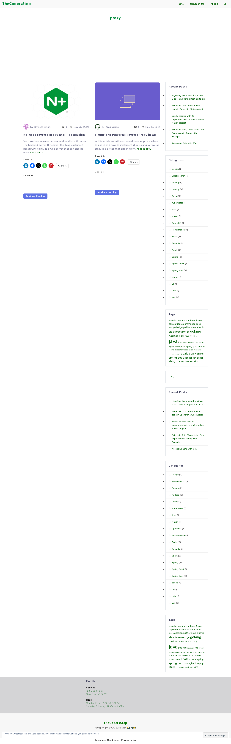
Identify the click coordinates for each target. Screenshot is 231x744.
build (200, 321)
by (31, 127)
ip (196, 336)
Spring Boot (177, 270)
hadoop (175, 189)
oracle (177, 347)
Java (174, 196)
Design (175, 169)
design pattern (183, 327)
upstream (189, 361)
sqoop (175, 277)
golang (195, 331)
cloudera (178, 324)
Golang (175, 182)
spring (200, 353)
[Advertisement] (115, 47)
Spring (175, 257)
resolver (197, 350)
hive (187, 336)
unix (174, 290)
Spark (175, 250)
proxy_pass (192, 347)
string (172, 361)
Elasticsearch (178, 176)
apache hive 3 (189, 320)
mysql (201, 342)
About (214, 4)
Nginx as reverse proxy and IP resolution (54, 134)
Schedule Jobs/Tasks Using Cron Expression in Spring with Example (188, 133)
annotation (175, 320)
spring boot (176, 357)
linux (174, 209)
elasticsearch (178, 331)
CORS (198, 324)
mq (196, 342)
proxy (184, 346)
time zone (180, 361)
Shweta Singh (42, 127)
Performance (178, 230)
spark (192, 353)
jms (180, 342)
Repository (179, 350)
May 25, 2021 (81, 127)
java (173, 341)
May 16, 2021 (152, 127)
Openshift (177, 223)
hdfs (181, 336)
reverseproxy (174, 354)
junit (185, 342)
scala (185, 353)
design (172, 328)
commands (189, 324)
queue (201, 346)
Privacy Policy (128, 740)
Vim (174, 297)
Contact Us (197, 4)
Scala (174, 236)
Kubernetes (177, 203)
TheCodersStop (115, 722)
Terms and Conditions (106, 740)
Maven (175, 216)
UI (173, 284)
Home (180, 4)
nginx (171, 347)
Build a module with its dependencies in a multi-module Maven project (188, 119)
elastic (200, 327)
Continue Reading (35, 196)
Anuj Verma (112, 127)
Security (176, 243)
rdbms (171, 350)
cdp (171, 324)
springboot (190, 358)
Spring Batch (178, 263)
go (188, 332)
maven (191, 342)
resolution (188, 350)
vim (196, 361)
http (192, 336)
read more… (37, 152)
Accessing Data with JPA (184, 143)
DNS (194, 328)
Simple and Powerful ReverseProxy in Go (125, 134)
